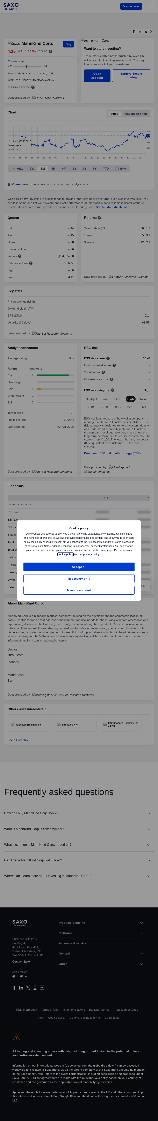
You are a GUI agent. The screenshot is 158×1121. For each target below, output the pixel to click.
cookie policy (75, 554)
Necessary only (79, 578)
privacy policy (101, 554)
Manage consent (79, 590)
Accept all (79, 567)
